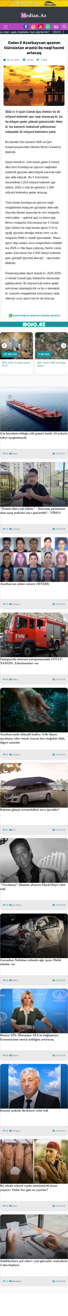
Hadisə (15, 679)
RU (56, 26)
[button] (4, 345)
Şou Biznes (16, 905)
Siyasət (15, 1055)
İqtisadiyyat (16, 1281)
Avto (14, 830)
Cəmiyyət (16, 529)
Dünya (14, 454)
